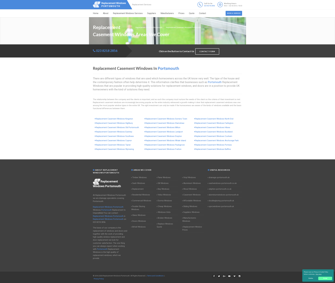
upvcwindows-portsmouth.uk (221, 206)
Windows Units (164, 212)
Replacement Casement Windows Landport (164, 132)
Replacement (138, 189)
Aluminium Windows (192, 183)
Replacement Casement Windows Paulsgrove (165, 145)
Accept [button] (325, 278)
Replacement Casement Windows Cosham (213, 136)
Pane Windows (164, 177)
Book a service (234, 13)
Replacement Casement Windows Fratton (163, 149)
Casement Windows (192, 195)
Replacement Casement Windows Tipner (113, 145)
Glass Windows (139, 215)
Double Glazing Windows (138, 208)
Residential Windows (141, 195)
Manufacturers (167, 13)
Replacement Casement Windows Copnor (114, 140)
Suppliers (151, 13)
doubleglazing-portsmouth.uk (221, 200)
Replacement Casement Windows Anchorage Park (217, 140)
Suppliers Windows (191, 212)
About (105, 13)
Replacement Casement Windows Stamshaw (165, 123)
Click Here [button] (319, 274)
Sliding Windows (190, 206)
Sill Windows (163, 183)
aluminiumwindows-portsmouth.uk (224, 195)
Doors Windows (139, 221)
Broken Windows (165, 218)
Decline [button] (311, 278)
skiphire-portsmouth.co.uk (220, 189)
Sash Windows (138, 183)
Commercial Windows (141, 200)
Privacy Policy (99, 279)
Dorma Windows (165, 200)
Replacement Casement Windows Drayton (164, 136)
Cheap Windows (165, 206)
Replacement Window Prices (192, 228)
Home (95, 13)
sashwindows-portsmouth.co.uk (223, 183)
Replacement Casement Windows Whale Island (166, 140)
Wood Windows (190, 189)
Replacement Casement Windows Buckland (214, 132)
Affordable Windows (192, 200)
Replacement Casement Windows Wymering (115, 149)
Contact (202, 13)
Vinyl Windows (189, 177)
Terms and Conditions (155, 276)
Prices (181, 13)
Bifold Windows (139, 227)
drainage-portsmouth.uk (219, 177)
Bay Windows (163, 189)
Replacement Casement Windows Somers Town (166, 119)
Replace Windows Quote (165, 225)
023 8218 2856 (209, 6)
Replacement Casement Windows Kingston (114, 119)
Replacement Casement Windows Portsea (213, 145)
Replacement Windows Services (128, 13)
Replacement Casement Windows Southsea (115, 136)
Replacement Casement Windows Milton (163, 127)
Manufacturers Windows (189, 219)
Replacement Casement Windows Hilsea (212, 127)
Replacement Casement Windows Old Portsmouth (117, 127)
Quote (191, 13)
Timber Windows (139, 177)
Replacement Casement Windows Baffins (213, 149)
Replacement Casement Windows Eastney (114, 132)
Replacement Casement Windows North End (214, 119)
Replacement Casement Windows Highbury (114, 123)
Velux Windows (164, 195)
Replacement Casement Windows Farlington (214, 123)
